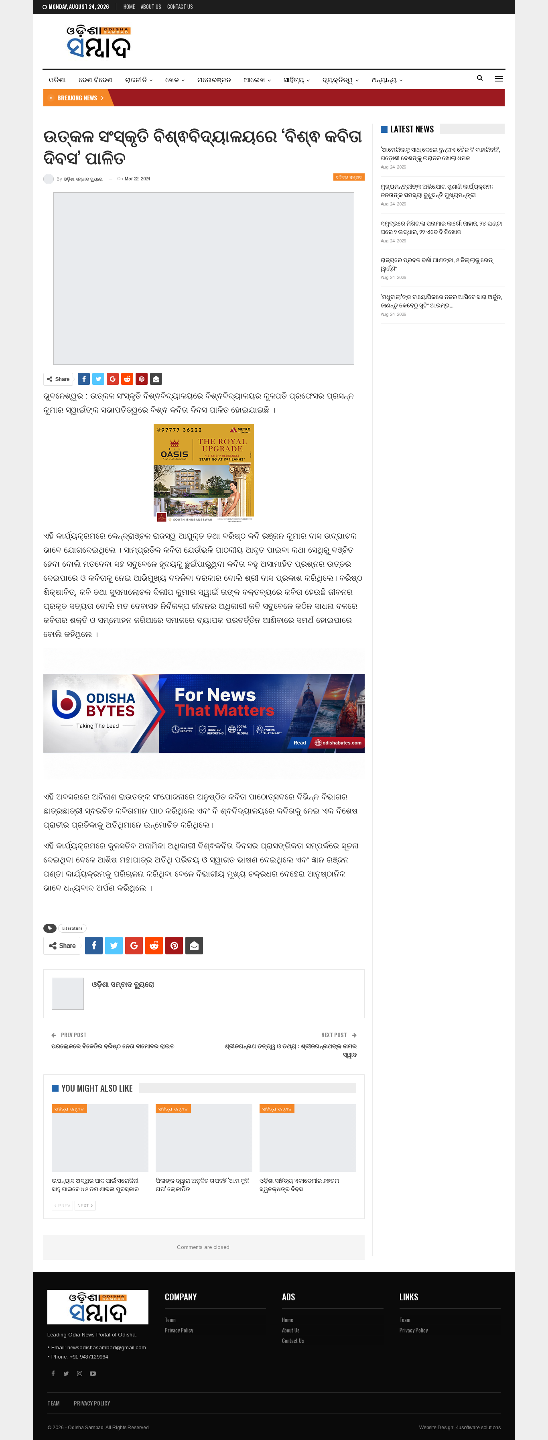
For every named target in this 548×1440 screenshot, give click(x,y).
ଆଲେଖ (254, 79)
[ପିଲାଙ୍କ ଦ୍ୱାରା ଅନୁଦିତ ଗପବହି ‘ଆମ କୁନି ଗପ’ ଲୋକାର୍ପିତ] (204, 1138)
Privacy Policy (179, 1330)
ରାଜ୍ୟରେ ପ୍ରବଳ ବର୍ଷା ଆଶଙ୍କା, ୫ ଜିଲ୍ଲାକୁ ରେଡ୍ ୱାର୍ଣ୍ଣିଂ (437, 263)
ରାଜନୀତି (136, 79)
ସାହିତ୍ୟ (294, 79)
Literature (72, 928)
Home (129, 6)
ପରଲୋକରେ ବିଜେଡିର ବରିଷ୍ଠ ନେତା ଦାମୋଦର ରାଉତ (113, 1045)
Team (170, 1320)
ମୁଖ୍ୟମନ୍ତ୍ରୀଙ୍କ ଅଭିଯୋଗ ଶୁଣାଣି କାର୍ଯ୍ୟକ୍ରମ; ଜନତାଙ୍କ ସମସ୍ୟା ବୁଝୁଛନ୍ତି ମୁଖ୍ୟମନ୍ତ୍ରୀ (437, 190)
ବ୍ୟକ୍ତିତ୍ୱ (338, 79)
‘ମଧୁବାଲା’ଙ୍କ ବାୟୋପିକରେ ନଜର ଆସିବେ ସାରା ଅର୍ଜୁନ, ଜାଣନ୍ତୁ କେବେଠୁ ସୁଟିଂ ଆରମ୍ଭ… (441, 300)
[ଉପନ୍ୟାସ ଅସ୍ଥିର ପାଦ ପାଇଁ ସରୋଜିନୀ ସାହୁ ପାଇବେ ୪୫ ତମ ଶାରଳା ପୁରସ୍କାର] (100, 1138)
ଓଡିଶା (57, 79)
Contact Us (180, 6)
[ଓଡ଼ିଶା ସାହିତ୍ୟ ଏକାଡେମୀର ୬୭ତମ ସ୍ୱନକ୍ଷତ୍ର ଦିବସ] (308, 1138)
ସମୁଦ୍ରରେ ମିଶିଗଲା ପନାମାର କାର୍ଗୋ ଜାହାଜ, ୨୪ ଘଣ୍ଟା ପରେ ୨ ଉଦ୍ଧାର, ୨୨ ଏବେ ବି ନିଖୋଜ (441, 227)
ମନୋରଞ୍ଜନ (214, 79)
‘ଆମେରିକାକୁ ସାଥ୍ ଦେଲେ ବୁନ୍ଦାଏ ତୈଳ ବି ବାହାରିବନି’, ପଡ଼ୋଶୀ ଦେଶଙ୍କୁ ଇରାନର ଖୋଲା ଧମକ (440, 153)
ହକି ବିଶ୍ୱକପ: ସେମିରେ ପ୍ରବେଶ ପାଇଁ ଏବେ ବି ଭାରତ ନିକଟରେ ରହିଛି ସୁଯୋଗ (209, 98)
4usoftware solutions (478, 1427)
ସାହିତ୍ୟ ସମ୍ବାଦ (349, 177)
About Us (151, 6)
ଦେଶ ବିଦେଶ (95, 79)
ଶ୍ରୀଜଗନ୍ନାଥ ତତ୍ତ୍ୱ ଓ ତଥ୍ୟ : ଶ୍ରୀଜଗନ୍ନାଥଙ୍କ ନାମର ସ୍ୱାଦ (291, 1049)
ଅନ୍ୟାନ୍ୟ (384, 79)
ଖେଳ (172, 79)
